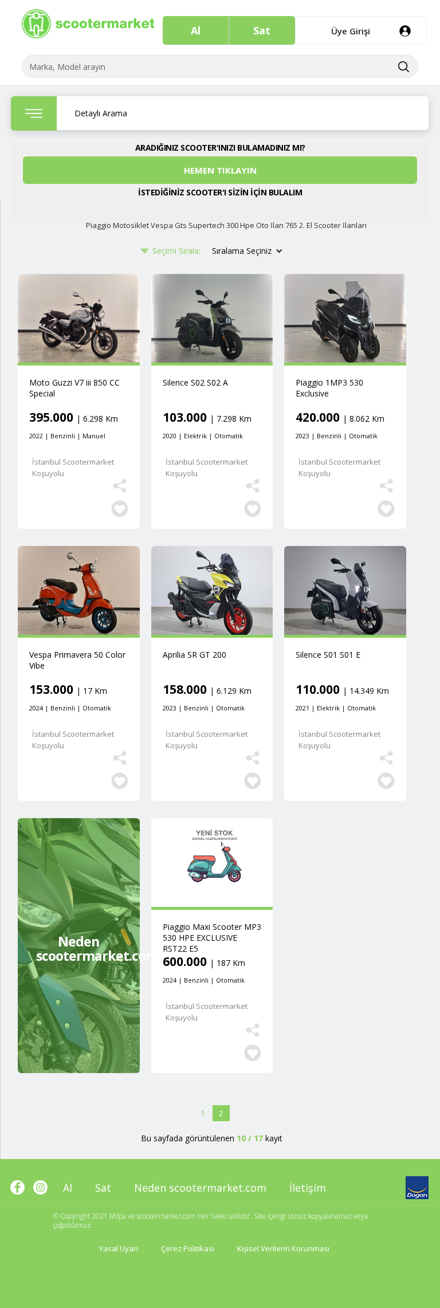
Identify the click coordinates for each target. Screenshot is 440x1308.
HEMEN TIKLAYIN (220, 170)
